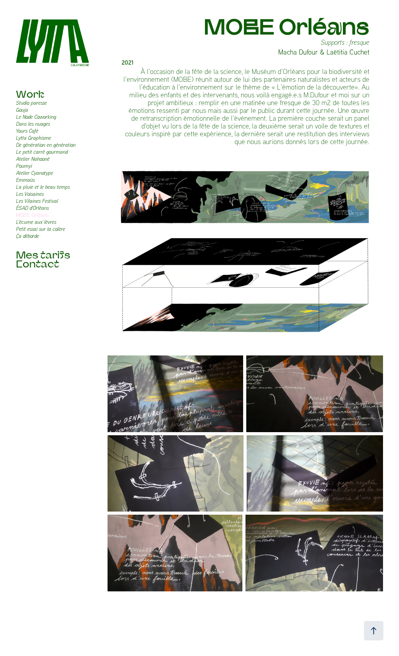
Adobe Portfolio (260, 629)
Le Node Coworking (36, 116)
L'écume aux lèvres (36, 221)
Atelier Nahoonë (32, 158)
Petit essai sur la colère (40, 228)
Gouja (22, 109)
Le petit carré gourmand (42, 151)
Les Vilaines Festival (37, 200)
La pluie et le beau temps (43, 186)
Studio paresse (31, 102)
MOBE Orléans (32, 214)
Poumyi (24, 165)
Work (30, 94)
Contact (37, 264)
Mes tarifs (43, 255)
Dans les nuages (33, 123)
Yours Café (27, 130)
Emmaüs (25, 179)
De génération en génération (46, 144)
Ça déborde (27, 235)
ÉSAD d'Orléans (32, 207)
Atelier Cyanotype (34, 172)
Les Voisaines (30, 193)
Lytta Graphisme (33, 137)
